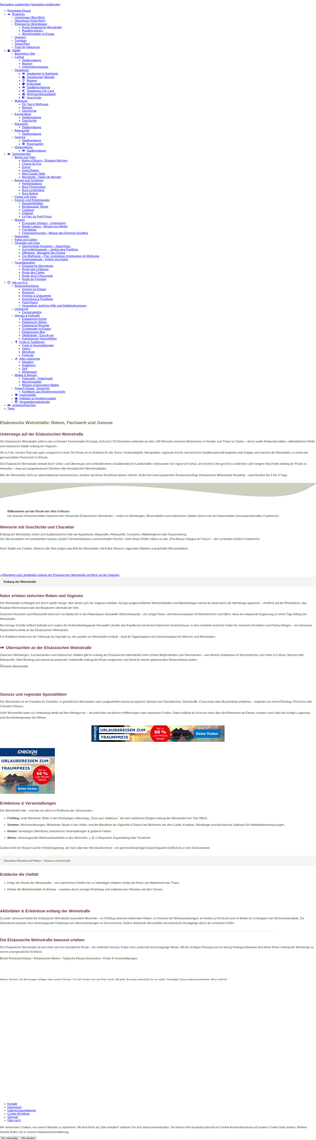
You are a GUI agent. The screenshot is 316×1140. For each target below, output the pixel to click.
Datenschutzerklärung (21, 1110)
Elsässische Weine (47, 958)
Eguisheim (86, 534)
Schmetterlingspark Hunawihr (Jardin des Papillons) (104, 625)
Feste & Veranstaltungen (120, 958)
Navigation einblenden (45, 4)
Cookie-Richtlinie (18, 1113)
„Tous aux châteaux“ (104, 818)
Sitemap (12, 1117)
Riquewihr (102, 534)
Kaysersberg (177, 534)
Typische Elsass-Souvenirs (82, 958)
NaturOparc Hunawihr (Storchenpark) (114, 614)
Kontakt (12, 1103)
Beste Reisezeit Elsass (15, 958)
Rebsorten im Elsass (240, 712)
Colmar (27, 548)
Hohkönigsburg (53, 847)
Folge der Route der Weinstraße (29, 882)
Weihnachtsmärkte (52, 837)
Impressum (14, 1107)
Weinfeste (54, 824)
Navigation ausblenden (15, 4)
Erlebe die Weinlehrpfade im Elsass (31, 889)
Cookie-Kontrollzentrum (236, 1127)
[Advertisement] (158, 561)
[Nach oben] (314, 683)
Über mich (14, 1120)
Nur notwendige (9, 1138)
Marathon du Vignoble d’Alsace (121, 824)
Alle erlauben (28, 1138)
